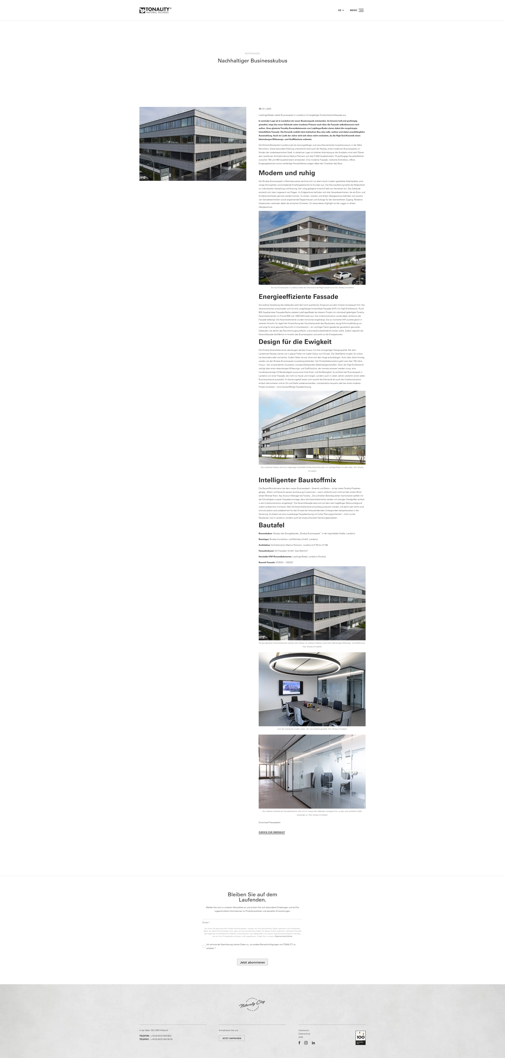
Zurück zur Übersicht (272, 832)
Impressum (304, 1030)
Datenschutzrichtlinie (283, 936)
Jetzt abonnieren (252, 962)
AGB (301, 1037)
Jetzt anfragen (231, 1038)
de (339, 10)
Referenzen (252, 53)
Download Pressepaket (269, 822)
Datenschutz (304, 1033)
